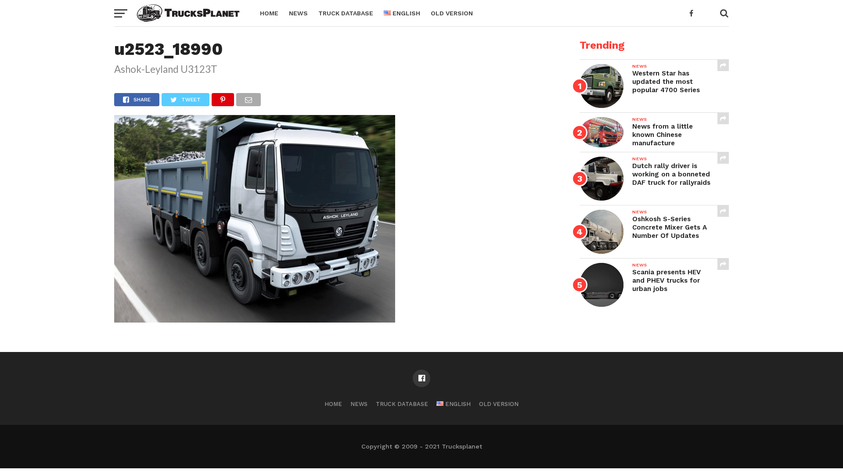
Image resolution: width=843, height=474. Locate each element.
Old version (452, 13)
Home (269, 13)
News (298, 13)
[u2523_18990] (254, 320)
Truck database (345, 13)
